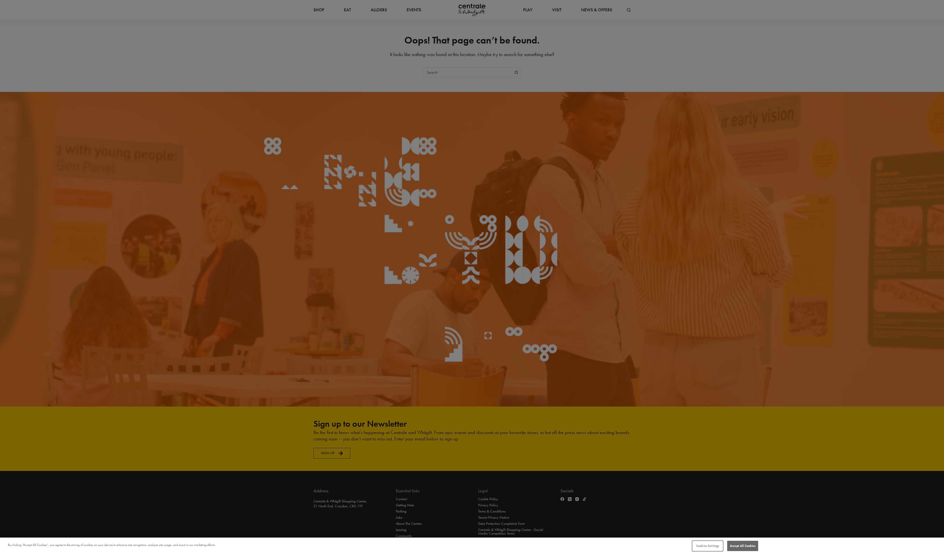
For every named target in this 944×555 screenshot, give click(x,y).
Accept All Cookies (742, 546)
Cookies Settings (707, 546)
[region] (472, 546)
